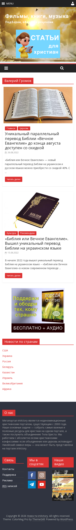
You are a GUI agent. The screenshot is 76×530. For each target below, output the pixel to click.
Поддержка (9, 474)
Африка (6, 389)
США (5, 350)
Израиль (7, 378)
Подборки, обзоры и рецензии (29, 22)
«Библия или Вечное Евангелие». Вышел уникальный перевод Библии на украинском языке (36, 243)
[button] (10, 3)
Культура (11, 233)
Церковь (24, 128)
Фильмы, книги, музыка (37, 16)
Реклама (7, 480)
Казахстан (8, 372)
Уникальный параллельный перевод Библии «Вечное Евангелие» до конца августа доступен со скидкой (33, 140)
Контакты (8, 469)
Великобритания (12, 383)
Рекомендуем (27, 233)
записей (9, 486)
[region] (38, 34)
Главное (11, 128)
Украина (7, 356)
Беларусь (7, 367)
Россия (6, 361)
